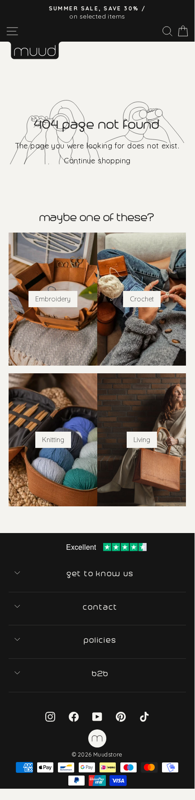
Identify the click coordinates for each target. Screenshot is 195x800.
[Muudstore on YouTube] (97, 716)
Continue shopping (97, 160)
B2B (100, 673)
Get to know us (101, 573)
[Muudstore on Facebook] (74, 716)
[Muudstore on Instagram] (50, 716)
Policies (101, 640)
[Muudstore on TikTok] (144, 716)
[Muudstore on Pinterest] (121, 716)
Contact (100, 607)
